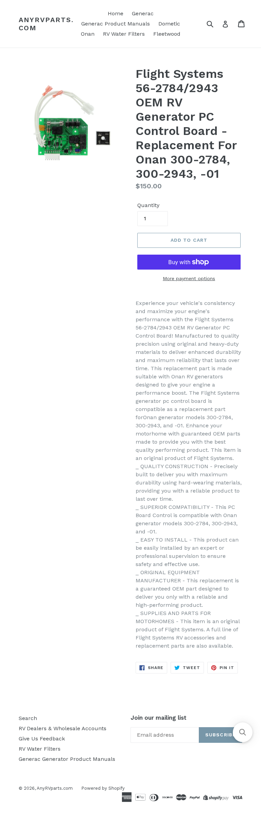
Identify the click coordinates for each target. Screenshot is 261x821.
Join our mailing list (158, 717)
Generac (143, 13)
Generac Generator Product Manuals (67, 759)
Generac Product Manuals (115, 23)
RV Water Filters (124, 34)
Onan (87, 34)
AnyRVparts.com (46, 24)
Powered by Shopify (103, 788)
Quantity (148, 205)
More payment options (189, 278)
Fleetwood (166, 34)
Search (28, 718)
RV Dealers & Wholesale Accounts (62, 728)
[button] (243, 732)
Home (115, 13)
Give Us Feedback (42, 738)
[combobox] (214, 24)
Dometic (169, 23)
